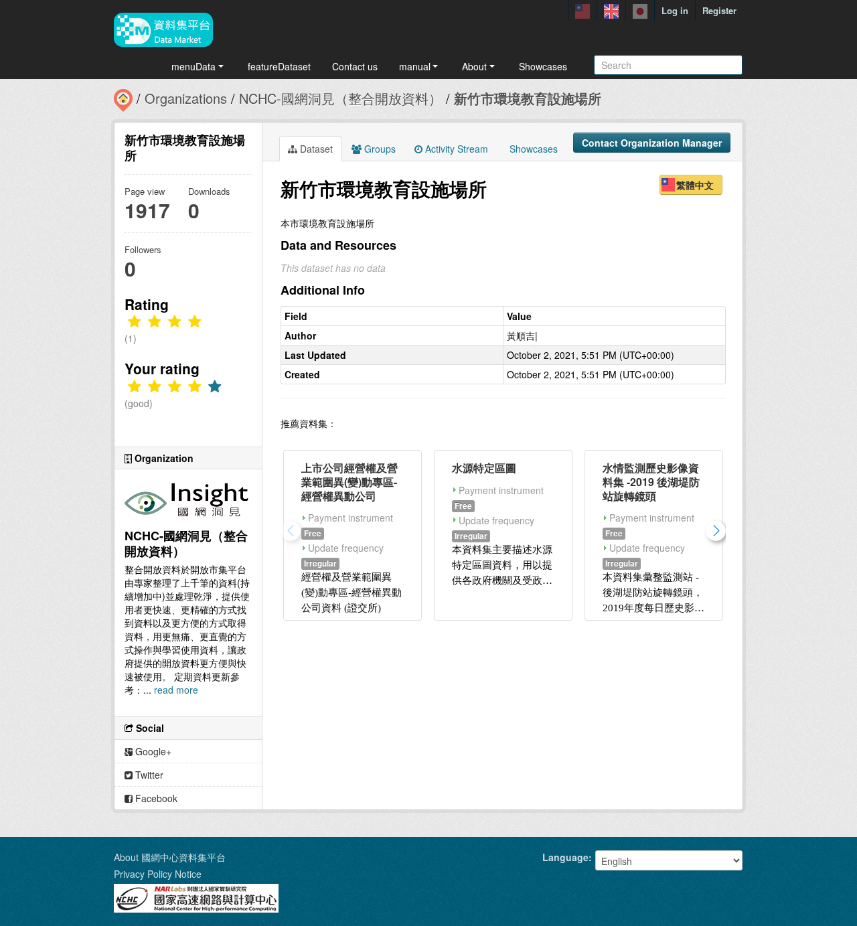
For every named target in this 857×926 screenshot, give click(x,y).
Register (719, 10)
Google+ (152, 751)
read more (176, 689)
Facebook (155, 798)
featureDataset (279, 66)
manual (415, 66)
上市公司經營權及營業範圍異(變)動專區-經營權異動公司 (349, 482)
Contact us (355, 66)
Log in (674, 10)
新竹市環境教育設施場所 (527, 98)
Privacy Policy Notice (158, 873)
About (474, 66)
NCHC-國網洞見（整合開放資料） (340, 98)
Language (565, 857)
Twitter (148, 774)
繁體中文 (695, 184)
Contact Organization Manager (652, 142)
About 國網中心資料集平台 (170, 857)
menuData (193, 66)
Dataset (315, 148)
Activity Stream (455, 148)
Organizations (186, 98)
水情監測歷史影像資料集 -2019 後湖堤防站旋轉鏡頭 (651, 482)
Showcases (543, 66)
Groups (379, 148)
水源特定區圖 (484, 467)
